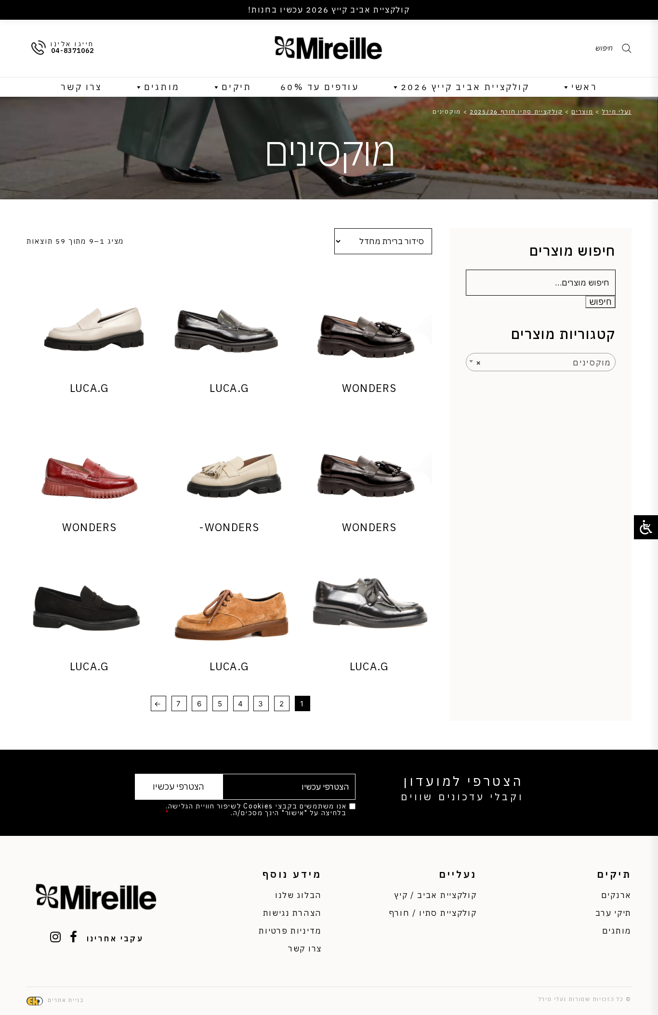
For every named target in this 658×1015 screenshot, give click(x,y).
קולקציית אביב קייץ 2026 (465, 86)
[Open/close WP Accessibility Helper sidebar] (646, 527)
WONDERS (369, 388)
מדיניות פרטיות (290, 930)
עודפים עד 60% (319, 86)
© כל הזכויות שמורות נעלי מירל (585, 999)
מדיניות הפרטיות (200, 812)
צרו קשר (81, 86)
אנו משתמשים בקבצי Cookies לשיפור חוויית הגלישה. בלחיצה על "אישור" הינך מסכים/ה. (255, 809)
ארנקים (616, 895)
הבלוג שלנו (298, 895)
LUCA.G (229, 388)
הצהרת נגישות (292, 913)
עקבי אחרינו (115, 938)
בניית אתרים (66, 1000)
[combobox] (541, 362)
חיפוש (600, 301)
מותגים (162, 86)
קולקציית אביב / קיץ (435, 895)
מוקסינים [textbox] (543, 362)
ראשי (584, 86)
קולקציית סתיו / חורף (433, 913)
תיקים (236, 86)
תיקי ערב (613, 913)
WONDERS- (229, 527)
